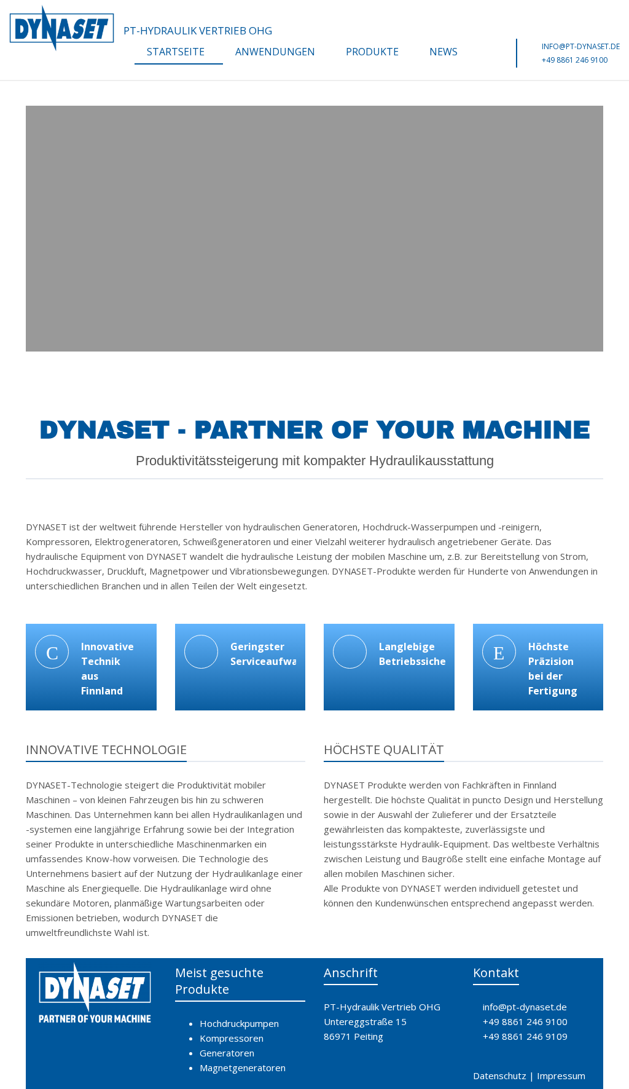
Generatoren (227, 1053)
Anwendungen (275, 51)
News (443, 51)
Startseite (176, 51)
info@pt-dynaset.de (581, 46)
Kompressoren (232, 1038)
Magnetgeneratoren (243, 1067)
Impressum (561, 1075)
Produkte (372, 51)
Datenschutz (499, 1075)
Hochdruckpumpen (239, 1023)
